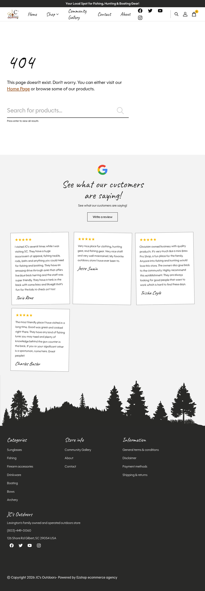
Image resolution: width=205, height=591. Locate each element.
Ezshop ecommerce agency (96, 577)
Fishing (11, 458)
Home (32, 14)
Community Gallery (77, 14)
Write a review (103, 217)
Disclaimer (129, 458)
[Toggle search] (177, 14)
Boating (12, 483)
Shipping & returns (135, 475)
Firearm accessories (20, 466)
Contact (104, 14)
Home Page (18, 89)
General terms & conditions (141, 449)
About (125, 14)
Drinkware (14, 475)
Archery (12, 499)
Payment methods (135, 466)
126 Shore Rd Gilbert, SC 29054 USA (31, 538)
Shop (50, 14)
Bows (10, 491)
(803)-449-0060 (19, 530)
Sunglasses (14, 449)
